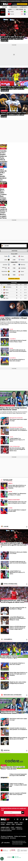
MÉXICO (8, 824)
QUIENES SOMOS (5, 827)
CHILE (21, 822)
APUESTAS (19, 829)
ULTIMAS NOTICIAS (14, 5)
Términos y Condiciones (20, 815)
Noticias (4, 7)
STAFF (12, 827)
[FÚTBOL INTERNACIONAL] (26, 584)
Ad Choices (13, 838)
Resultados (14, 7)
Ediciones (3, 822)
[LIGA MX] (26, 527)
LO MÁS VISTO (23, 7)
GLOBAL (3, 824)
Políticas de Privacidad (20, 836)
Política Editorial (5, 838)
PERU (13, 824)
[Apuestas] (26, 750)
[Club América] (26, 639)
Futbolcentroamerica (6, 830)
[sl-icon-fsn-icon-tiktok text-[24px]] (23, 819)
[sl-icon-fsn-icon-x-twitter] (20, 819)
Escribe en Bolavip (5, 829)
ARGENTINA (10, 822)
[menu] (1, 4)
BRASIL (16, 822)
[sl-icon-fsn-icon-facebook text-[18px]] (14, 819)
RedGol (13, 829)
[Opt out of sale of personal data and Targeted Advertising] (2, 858)
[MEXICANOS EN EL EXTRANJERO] (26, 695)
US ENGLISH (19, 824)
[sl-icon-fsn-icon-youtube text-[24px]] (26, 819)
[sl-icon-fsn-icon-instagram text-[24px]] (17, 819)
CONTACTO (19, 827)
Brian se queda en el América (13, 1)
